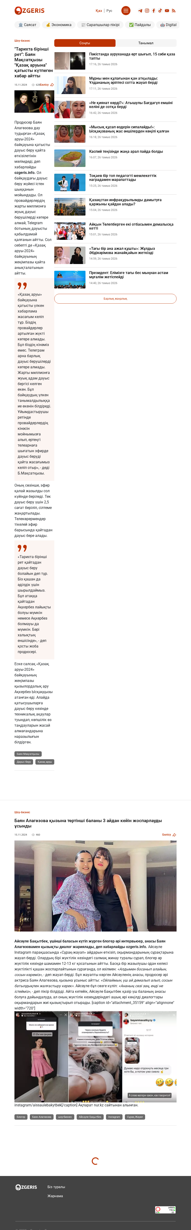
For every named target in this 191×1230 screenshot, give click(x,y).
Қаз (99, 11)
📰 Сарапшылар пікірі (100, 25)
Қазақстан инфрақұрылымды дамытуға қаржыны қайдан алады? (125, 202)
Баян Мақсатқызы (28, 754)
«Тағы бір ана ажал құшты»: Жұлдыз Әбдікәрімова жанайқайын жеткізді (122, 251)
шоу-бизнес (65, 1116)
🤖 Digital (168, 25)
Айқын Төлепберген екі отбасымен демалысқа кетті (131, 226)
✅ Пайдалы (140, 25)
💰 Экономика (59, 25)
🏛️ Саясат (27, 25)
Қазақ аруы (45, 761)
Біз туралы (56, 1187)
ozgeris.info (24, 172)
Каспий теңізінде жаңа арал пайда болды (126, 151)
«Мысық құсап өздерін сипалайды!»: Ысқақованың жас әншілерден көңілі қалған (129, 129)
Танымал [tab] (145, 43)
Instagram (114, 1116)
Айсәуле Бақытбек (90, 1116)
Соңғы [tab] (84, 43)
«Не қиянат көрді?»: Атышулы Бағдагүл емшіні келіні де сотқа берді (131, 105)
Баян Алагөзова (41, 1116)
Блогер (21, 1116)
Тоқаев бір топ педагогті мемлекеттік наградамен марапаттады (123, 178)
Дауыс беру (24, 761)
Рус (109, 11)
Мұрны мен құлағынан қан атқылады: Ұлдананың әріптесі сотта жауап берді (123, 80)
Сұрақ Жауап (135, 1116)
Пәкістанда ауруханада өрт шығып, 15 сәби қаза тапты (132, 56)
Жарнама (55, 1196)
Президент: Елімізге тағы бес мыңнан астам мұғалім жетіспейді (128, 275)
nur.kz (99, 1105)
